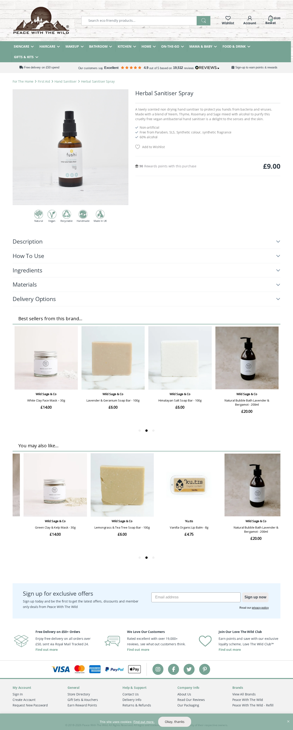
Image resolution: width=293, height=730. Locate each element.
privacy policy (260, 607)
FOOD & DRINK (234, 46)
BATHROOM (98, 46)
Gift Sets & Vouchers (83, 699)
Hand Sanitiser (65, 81)
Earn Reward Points (82, 705)
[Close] (288, 717)
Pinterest (204, 669)
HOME (146, 46)
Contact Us (130, 694)
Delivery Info (131, 699)
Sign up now (255, 597)
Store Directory (79, 694)
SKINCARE (21, 46)
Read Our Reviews (191, 699)
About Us (184, 694)
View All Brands (244, 694)
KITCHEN (124, 46)
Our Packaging (188, 705)
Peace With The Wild (247, 699)
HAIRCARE (47, 46)
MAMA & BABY (200, 46)
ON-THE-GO (170, 46)
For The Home (23, 81)
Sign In (18, 694)
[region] (146, 722)
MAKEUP (72, 46)
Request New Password (30, 705)
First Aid (44, 81)
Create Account (24, 699)
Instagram (158, 669)
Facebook (173, 669)
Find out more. (144, 722)
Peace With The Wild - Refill (253, 705)
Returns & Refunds (136, 705)
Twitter (189, 669)
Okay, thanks (174, 721)
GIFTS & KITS (24, 57)
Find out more (46, 649)
